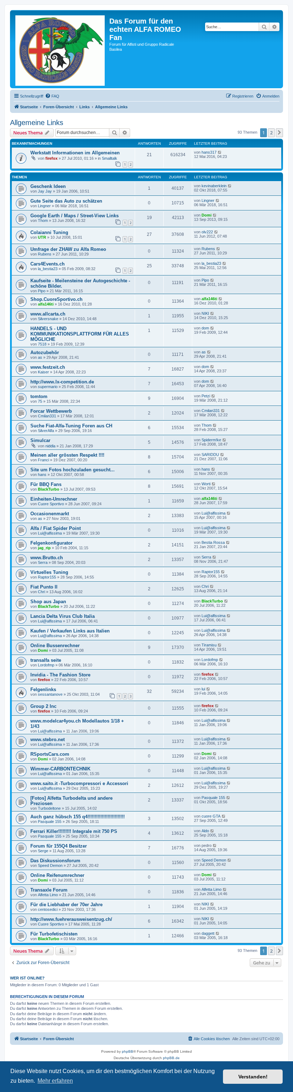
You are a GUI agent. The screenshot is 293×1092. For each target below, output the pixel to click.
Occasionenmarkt (49, 513)
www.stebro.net (47, 739)
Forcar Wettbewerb (51, 411)
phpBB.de (171, 1058)
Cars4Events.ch (47, 264)
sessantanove (50, 694)
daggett (208, 933)
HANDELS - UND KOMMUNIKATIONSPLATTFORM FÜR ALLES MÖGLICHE (79, 334)
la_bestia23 (48, 269)
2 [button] (271, 132)
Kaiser (43, 372)
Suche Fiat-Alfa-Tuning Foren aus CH (71, 425)
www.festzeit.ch (47, 367)
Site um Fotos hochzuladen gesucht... (72, 469)
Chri (41, 592)
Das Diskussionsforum (55, 860)
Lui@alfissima (213, 513)
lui (203, 689)
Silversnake (48, 319)
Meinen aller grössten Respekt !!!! (67, 455)
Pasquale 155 (213, 797)
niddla (50, 446)
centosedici (48, 909)
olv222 (207, 232)
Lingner (44, 206)
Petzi (206, 396)
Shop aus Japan (48, 601)
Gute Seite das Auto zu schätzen (66, 201)
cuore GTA (211, 816)
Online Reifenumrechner (57, 875)
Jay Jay (45, 191)
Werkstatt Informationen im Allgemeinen (75, 152)
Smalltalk (109, 158)
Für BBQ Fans (45, 484)
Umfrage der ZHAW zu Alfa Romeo (68, 249)
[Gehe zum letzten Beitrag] (220, 152)
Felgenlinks (43, 689)
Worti (206, 484)
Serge (43, 851)
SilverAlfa (46, 430)
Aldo (205, 831)
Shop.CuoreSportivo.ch (56, 299)
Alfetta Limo (48, 895)
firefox (51, 158)
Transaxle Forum (49, 890)
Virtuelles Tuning (49, 572)
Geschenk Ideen (48, 186)
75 (40, 401)
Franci (43, 460)
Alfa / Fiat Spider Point (55, 528)
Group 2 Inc (43, 706)
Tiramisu (209, 645)
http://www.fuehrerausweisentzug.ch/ (71, 919)
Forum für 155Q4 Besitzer (58, 846)
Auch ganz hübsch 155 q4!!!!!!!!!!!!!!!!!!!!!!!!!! (77, 816)
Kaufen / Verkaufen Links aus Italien (70, 631)
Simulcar (40, 440)
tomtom (39, 396)
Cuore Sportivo (51, 504)
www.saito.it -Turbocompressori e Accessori (79, 783)
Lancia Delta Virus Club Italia (62, 616)
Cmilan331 (47, 416)
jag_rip (44, 548)
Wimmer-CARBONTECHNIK (60, 768)
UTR (42, 237)
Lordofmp (46, 665)
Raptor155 (47, 577)
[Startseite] (60, 49)
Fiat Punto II (44, 587)
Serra (43, 562)
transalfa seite (45, 660)
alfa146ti (46, 304)
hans (42, 474)
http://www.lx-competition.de (62, 381)
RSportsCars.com (49, 754)
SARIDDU (210, 454)
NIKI (205, 313)
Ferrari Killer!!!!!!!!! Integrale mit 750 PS (73, 831)
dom (205, 328)
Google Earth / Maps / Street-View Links (74, 215)
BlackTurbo (48, 489)
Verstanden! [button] (253, 1076)
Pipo (41, 291)
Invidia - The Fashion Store (60, 674)
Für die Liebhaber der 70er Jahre (66, 904)
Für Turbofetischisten (54, 934)
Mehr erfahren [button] (55, 1081)
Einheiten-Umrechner (53, 499)
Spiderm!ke (211, 440)
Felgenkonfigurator (51, 543)
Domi (207, 215)
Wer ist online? (27, 978)
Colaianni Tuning (49, 232)
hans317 (209, 152)
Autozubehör (44, 352)
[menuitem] (52, 96)
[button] (279, 132)
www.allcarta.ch (47, 314)
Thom (43, 220)
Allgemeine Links (36, 122)
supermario (48, 386)
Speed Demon (50, 865)
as (40, 357)
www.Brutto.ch (46, 557)
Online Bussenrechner (55, 645)
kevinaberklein (214, 186)
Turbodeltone (49, 808)
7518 (42, 344)
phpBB (127, 1051)
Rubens (44, 254)
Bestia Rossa (213, 542)
